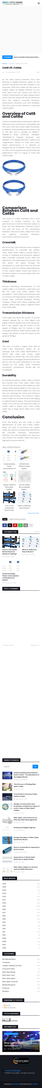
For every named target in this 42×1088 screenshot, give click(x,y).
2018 (21, 909)
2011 (21, 932)
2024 (21, 890)
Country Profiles (21, 969)
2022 (21, 896)
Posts (8, 1005)
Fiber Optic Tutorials (21, 981)
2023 (21, 893)
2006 (21, 948)
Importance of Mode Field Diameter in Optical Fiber (24, 858)
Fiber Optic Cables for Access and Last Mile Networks (26, 868)
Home (4, 63)
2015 (21, 919)
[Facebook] (4, 525)
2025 (21, 887)
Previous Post (9, 645)
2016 (21, 916)
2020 (21, 903)
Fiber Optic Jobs (21, 975)
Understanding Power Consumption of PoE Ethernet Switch (10, 577)
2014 (21, 922)
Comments (11, 1008)
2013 (21, 925)
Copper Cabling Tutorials (18, 63)
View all (37, 532)
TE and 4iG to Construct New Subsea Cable (25, 795)
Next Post (34, 645)
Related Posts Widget (33, 513)
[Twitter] (10, 525)
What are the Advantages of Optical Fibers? (18, 1044)
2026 (21, 884)
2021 (21, 900)
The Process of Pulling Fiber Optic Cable (25, 785)
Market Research (21, 985)
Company (21, 962)
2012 (21, 928)
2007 (21, 945)
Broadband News (21, 959)
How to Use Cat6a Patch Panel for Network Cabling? (9, 552)
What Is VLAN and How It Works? (29, 551)
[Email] (25, 525)
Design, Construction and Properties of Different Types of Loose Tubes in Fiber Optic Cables (27, 807)
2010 (21, 935)
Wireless (21, 991)
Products (21, 988)
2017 (21, 912)
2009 (21, 938)
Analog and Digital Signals (24, 828)
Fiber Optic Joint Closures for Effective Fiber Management (25, 819)
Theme (35, 1084)
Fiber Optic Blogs (21, 972)
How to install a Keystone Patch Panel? (27, 57)
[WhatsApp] (20, 525)
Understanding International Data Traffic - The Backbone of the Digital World (26, 775)
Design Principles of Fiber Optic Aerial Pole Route (26, 838)
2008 (21, 941)
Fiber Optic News (21, 978)
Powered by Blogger (13, 1070)
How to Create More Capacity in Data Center (27, 848)
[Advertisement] (21, 30)
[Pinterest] (15, 525)
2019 (21, 906)
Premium (16, 1084)
